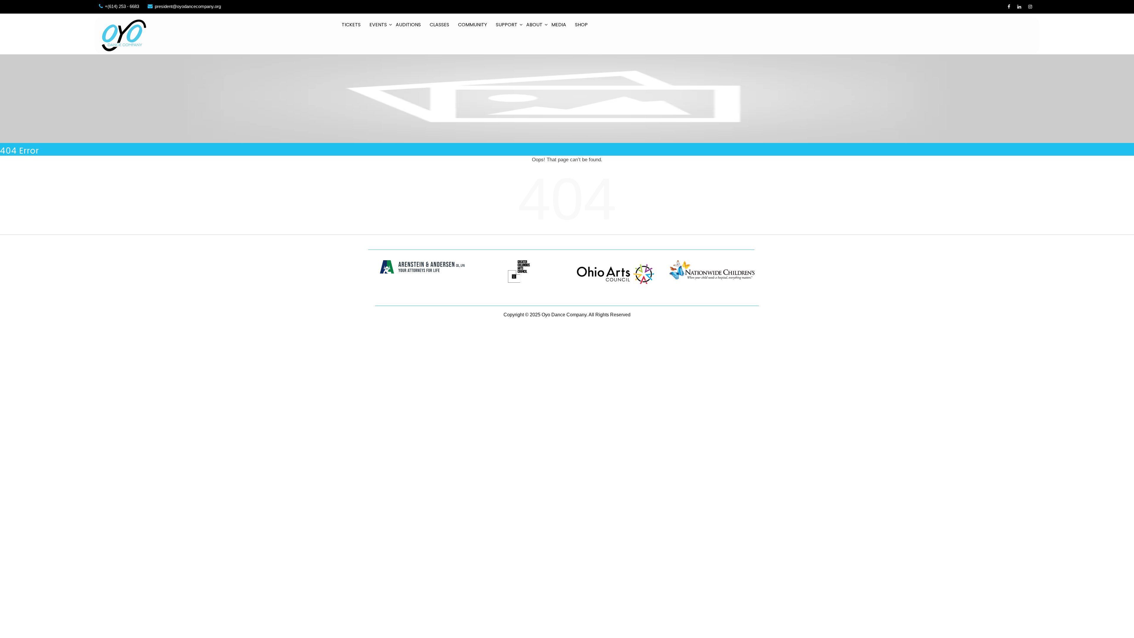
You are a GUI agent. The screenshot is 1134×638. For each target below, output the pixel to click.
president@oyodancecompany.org (188, 6)
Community (472, 24)
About (534, 24)
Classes (439, 24)
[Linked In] (1019, 6)
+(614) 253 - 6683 (122, 6)
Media (558, 24)
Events (378, 24)
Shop (581, 24)
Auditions (408, 24)
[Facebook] (1009, 6)
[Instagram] (1030, 6)
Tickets (351, 24)
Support (506, 24)
